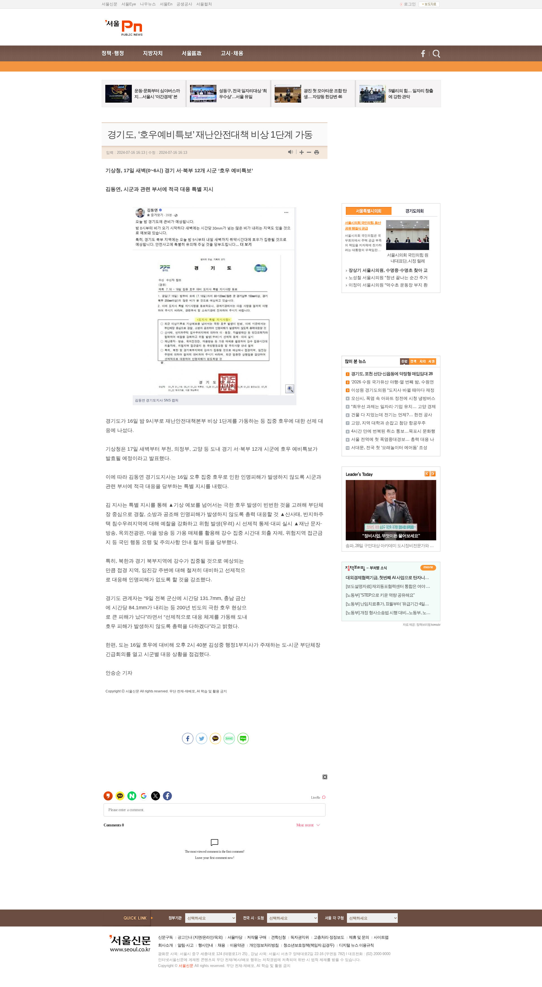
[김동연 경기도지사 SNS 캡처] (214, 212)
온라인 (207, 937)
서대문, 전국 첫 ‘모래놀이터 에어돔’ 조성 (389, 447)
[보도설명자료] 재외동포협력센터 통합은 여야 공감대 (392, 586)
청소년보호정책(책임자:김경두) (308, 945)
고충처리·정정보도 (329, 937)
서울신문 (109, 4)
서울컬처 (204, 4)
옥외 (218, 937)
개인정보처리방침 (264, 945)
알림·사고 (185, 945)
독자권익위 (299, 937)
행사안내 (205, 945)
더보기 (428, 568)
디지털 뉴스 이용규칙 (356, 945)
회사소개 (165, 945)
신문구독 (165, 937)
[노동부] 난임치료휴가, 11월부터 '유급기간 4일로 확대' (392, 603)
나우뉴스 (148, 4)
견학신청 (278, 937)
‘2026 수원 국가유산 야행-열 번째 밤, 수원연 (392, 381)
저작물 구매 (256, 937)
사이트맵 (381, 937)
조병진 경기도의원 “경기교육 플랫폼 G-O (388, 270)
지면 (198, 937)
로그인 (410, 4)
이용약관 (237, 945)
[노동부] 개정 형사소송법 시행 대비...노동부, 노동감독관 (394, 612)
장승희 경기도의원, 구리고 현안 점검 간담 (388, 284)
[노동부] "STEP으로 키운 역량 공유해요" (380, 595)
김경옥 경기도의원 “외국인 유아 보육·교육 (388, 277)
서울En (166, 4)
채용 (221, 945)
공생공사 (184, 4)
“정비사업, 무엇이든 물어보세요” (391, 535)
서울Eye (128, 4)
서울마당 (235, 937)
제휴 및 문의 (359, 937)
